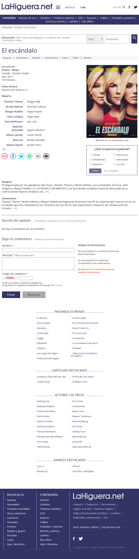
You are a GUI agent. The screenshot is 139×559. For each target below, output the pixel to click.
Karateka (41, 328)
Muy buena (122, 154)
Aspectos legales (104, 508)
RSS (106, 517)
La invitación (78, 338)
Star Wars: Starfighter (83, 471)
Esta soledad (43, 322)
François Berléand (46, 431)
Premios (11, 526)
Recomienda (108, 504)
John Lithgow (15, 116)
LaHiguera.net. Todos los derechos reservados (98, 547)
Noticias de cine (27, 17)
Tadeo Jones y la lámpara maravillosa (84, 354)
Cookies (115, 513)
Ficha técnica (51, 57)
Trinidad (76, 348)
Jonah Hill (77, 441)
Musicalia (15, 495)
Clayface (41, 348)
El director (42, 317)
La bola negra (79, 317)
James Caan (78, 411)
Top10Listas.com (110, 527)
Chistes (95, 527)
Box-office (87, 21)
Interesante (122, 159)
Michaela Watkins (46, 406)
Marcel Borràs (79, 436)
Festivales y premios (123, 17)
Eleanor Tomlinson (81, 416)
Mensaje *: (17, 255)
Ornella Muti (78, 406)
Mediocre (98, 164)
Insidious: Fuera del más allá (51, 376)
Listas (10, 539)
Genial (96, 154)
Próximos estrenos (63, 17)
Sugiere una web (82, 508)
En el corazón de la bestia (85, 322)
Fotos (65, 57)
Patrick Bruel (43, 446)
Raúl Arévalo (43, 416)
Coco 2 (40, 466)
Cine (83, 7)
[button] (58, 7)
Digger (40, 338)
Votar (95, 170)
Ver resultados (111, 170)
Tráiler (76, 57)
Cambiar (102, 513)
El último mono (79, 381)
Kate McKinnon (14, 121)
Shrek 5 (76, 466)
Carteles (73, 21)
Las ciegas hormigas (47, 353)
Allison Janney (14, 134)
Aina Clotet (42, 441)
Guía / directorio (16, 544)
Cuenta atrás (43, 381)
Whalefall (42, 343)
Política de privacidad (84, 513)
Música (70, 7)
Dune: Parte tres (80, 328)
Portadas (12, 535)
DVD (80, 17)
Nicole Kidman (14, 106)
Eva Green (77, 401)
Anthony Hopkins (46, 426)
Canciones (12, 517)
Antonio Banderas (46, 411)
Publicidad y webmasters (86, 517)
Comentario (22, 57)
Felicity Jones (43, 401)
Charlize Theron (13, 101)
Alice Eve (18, 140)
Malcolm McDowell (17, 128)
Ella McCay (42, 471)
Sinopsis (7, 57)
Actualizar (81, 220)
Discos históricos (16, 513)
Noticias (88, 57)
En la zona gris (79, 333)
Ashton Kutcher (45, 421)
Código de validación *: (15, 273)
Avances (91, 17)
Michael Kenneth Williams (50, 436)
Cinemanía (7, 27)
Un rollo (121, 164)
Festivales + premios (51, 526)
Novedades (13, 504)
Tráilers (104, 17)
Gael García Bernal (81, 446)
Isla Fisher (77, 426)
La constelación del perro (85, 343)
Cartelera (45, 17)
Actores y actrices (55, 21)
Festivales (12, 522)
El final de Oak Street (83, 376)
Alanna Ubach (14, 144)
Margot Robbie (14, 111)
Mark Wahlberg (80, 421)
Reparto (36, 57)
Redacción (92, 504)
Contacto (78, 504)
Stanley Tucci (78, 431)
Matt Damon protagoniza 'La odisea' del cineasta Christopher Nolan (36, 39)
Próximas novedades (18, 508)
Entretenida (99, 159)
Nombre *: (8, 245)
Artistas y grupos (16, 531)
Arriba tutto (42, 333)
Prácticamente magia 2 (48, 358)
